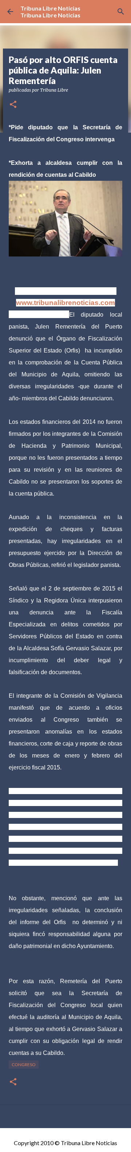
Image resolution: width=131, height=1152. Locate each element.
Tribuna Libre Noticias (50, 8)
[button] (13, 105)
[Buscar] (120, 11)
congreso (24, 1064)
